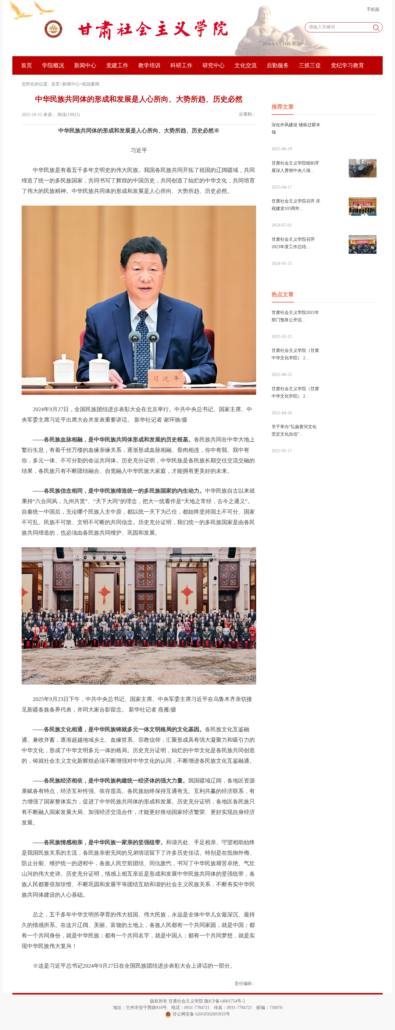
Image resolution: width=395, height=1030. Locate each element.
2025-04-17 (282, 187)
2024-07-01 (282, 225)
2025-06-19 (282, 149)
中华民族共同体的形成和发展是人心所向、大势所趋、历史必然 (139, 99)
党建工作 (117, 65)
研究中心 (213, 65)
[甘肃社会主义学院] (135, 28)
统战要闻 (90, 84)
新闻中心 (85, 65)
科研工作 (181, 65)
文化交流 (246, 65)
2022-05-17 (282, 450)
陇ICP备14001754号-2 (224, 1001)
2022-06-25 (282, 374)
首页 (26, 65)
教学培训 (149, 65)
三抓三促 (310, 65)
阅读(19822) (68, 114)
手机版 (373, 9)
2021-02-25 (282, 336)
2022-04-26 (282, 413)
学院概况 (53, 65)
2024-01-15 (282, 263)
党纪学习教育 (347, 65)
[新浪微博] (247, 123)
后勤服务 (278, 65)
